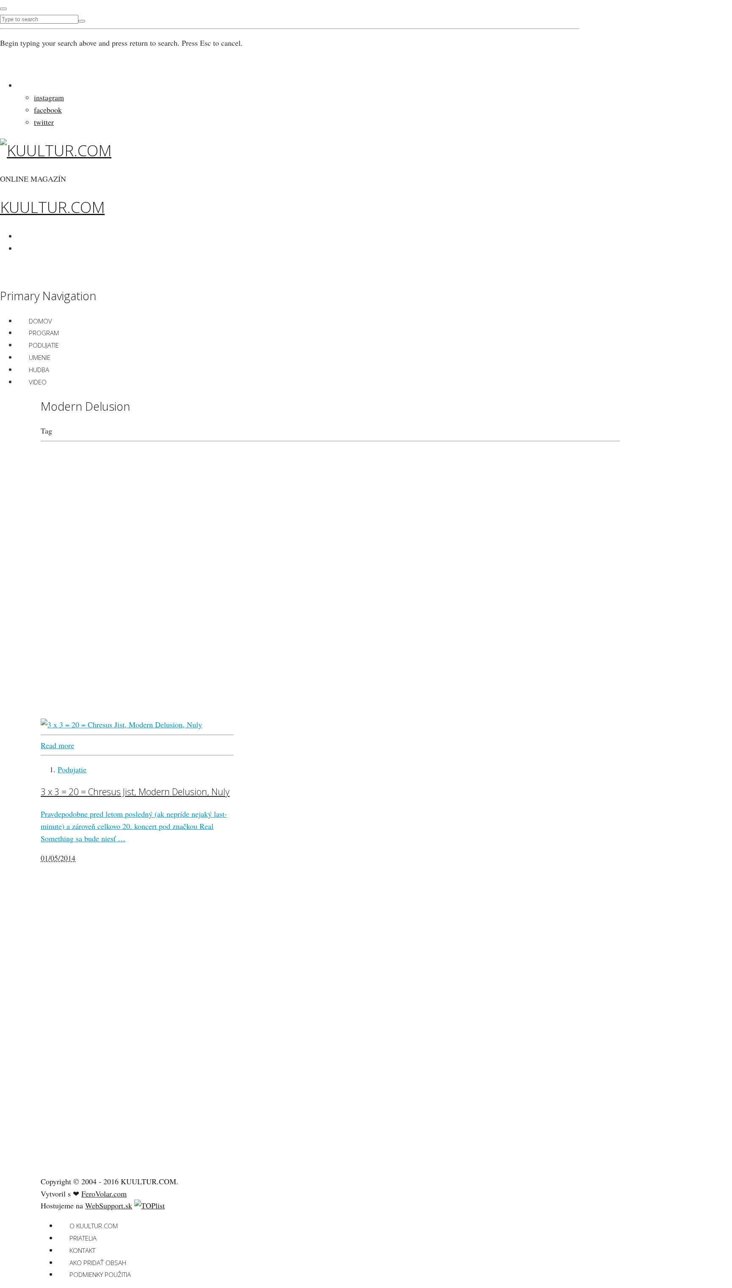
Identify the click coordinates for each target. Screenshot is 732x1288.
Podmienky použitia (100, 1274)
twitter (44, 122)
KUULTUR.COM (52, 207)
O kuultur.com (93, 1226)
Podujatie (44, 345)
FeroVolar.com (104, 1193)
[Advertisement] (104, 1036)
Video (38, 382)
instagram (49, 97)
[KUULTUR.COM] (55, 150)
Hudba (39, 369)
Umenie (39, 357)
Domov (40, 321)
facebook (48, 110)
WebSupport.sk (108, 1205)
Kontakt (82, 1250)
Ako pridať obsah (97, 1262)
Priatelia (83, 1238)
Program (44, 333)
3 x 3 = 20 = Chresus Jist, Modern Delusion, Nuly (135, 791)
